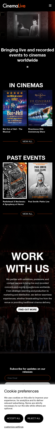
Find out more (27, 309)
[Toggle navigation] (50, 6)
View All (28, 141)
